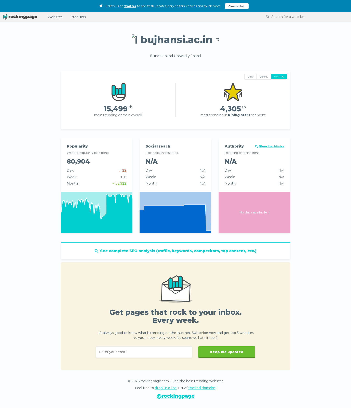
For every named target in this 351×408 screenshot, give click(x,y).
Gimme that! (237, 6)
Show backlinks (271, 146)
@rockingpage (176, 396)
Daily (251, 76)
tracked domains (201, 388)
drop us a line (166, 388)
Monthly (279, 76)
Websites (55, 17)
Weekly (264, 76)
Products (78, 17)
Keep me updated (226, 352)
